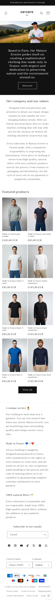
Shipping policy (44, 591)
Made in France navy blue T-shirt (39, 235)
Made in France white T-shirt (13, 282)
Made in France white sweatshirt (37, 282)
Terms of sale (32, 595)
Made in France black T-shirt (13, 329)
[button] (6, 13)
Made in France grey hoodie (11, 235)
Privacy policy (12, 591)
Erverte (15, 586)
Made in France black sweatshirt (37, 329)
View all (27, 390)
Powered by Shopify (27, 586)
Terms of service (28, 591)
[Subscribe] (45, 534)
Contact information (15, 595)
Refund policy (44, 586)
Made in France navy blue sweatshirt (39, 376)
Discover (28, 86)
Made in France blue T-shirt (12, 376)
